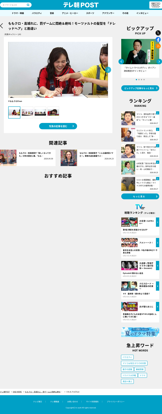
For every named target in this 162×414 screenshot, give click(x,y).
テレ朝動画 (54, 401)
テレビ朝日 (37, 401)
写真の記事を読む (58, 126)
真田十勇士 (127, 381)
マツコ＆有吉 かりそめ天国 (134, 363)
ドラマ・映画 (18, 13)
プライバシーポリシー (116, 401)
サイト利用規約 (92, 401)
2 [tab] (139, 79)
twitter (158, 33)
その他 (125, 13)
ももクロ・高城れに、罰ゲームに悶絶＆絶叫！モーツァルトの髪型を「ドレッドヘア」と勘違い (45, 392)
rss (158, 46)
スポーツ (90, 13)
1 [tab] (136, 79)
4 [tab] (144, 79)
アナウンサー (108, 13)
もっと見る (139, 196)
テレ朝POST (81, 5)
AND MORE (17, 392)
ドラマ (142, 375)
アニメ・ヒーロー (70, 13)
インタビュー (142, 13)
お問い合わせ (72, 401)
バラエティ (37, 13)
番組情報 (140, 369)
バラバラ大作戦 (129, 375)
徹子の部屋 (127, 369)
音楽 (52, 13)
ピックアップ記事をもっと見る (139, 88)
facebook (158, 39)
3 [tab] (141, 79)
